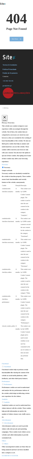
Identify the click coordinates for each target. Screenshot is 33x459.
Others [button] (4, 441)
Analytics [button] (5, 399)
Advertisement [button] (6, 420)
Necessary (7, 167)
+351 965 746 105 (8, 81)
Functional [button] (5, 363)
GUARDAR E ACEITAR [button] (10, 455)
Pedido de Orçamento (10, 73)
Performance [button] (6, 381)
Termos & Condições (10, 65)
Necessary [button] (5, 164)
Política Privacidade (9, 69)
